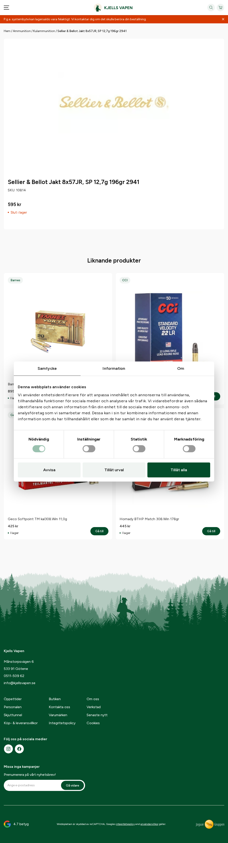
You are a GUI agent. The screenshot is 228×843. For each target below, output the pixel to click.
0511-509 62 (14, 676)
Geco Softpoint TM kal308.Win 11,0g (37, 519)
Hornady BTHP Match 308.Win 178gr (149, 519)
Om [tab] (180, 368)
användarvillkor (149, 824)
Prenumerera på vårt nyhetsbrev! (30, 774)
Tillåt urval (114, 469)
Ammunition (22, 31)
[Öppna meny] (6, 7)
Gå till (101, 531)
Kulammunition (44, 31)
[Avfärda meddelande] (223, 19)
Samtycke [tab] (47, 368)
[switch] (89, 449)
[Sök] (211, 7)
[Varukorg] (220, 7)
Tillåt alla (179, 469)
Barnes (15, 280)
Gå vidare (72, 785)
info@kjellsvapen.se (19, 683)
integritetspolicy (125, 824)
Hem (7, 31)
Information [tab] (114, 368)
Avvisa (49, 469)
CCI (125, 280)
